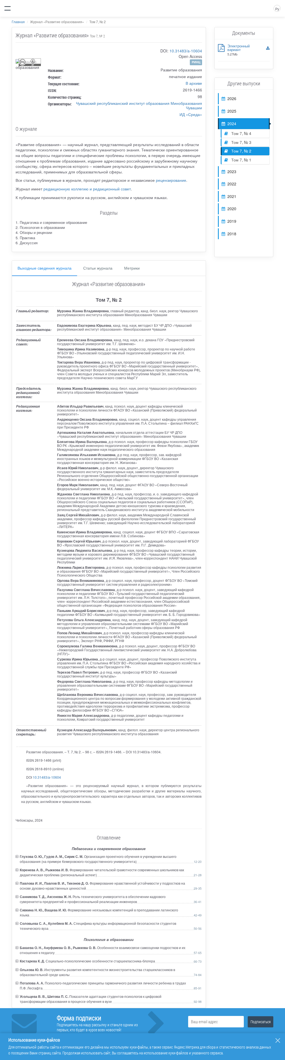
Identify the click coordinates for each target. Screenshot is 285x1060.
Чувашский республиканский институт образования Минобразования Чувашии (139, 105)
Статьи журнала (97, 268)
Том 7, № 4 (240, 133)
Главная (18, 21)
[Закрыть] (277, 1040)
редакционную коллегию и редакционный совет (87, 189)
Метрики (132, 268)
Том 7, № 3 (240, 142)
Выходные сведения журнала (45, 268)
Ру (277, 8)
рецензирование (171, 180)
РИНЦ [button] (196, 62)
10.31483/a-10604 (185, 51)
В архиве (194, 83)
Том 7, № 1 (240, 160)
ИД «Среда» (191, 114)
